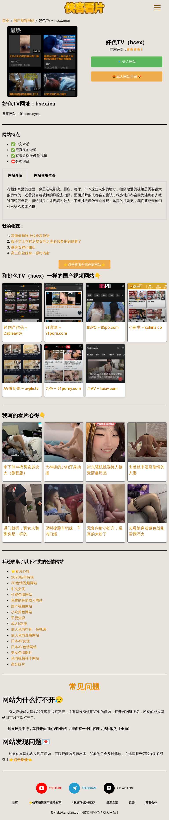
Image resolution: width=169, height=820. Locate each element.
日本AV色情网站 (24, 647)
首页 (5, 20)
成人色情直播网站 (25, 635)
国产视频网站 (24, 20)
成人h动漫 (19, 623)
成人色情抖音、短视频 (28, 629)
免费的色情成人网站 (27, 600)
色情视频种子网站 (25, 658)
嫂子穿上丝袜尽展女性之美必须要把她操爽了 (46, 241)
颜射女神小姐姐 (23, 247)
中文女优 (18, 589)
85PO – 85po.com (103, 327)
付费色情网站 (21, 594)
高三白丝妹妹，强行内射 (30, 253)
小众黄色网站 (21, 612)
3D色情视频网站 (24, 583)
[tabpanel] (84, 201)
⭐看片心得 (20, 571)
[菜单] (157, 7)
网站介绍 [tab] (15, 175)
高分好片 (18, 664)
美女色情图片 (21, 652)
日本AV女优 (20, 641)
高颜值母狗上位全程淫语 (30, 235)
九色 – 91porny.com (63, 388)
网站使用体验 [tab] (44, 175)
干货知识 (18, 618)
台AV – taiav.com (102, 388)
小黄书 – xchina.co (145, 327)
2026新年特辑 (22, 577)
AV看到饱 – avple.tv (21, 388)
